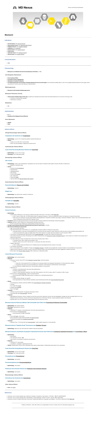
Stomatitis (16, 200)
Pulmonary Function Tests (34, 260)
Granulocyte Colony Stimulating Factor (56, 235)
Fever (16, 288)
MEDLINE (56, 214)
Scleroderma (26, 378)
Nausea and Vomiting (23, 185)
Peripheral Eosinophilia (28, 319)
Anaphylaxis (26, 135)
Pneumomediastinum (25, 362)
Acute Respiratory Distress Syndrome (42, 282)
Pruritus (18, 174)
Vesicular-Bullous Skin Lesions (26, 178)
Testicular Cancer (22, 52)
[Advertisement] (48, 419)
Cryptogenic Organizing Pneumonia (63, 331)
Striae (17, 177)
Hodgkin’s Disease (23, 46)
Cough (19, 285)
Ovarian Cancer (21, 49)
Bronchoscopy (22, 273)
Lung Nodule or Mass (81, 331)
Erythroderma (20, 168)
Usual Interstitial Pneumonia (57, 279)
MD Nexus (25, 7)
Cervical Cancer (21, 43)
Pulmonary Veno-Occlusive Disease (36, 368)
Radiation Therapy (39, 247)
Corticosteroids (23, 293)
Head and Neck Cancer (26, 45)
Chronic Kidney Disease (24, 250)
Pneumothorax (20, 356)
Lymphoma (17, 48)
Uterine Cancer (20, 54)
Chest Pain (35, 149)
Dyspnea (19, 287)
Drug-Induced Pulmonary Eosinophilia (56, 302)
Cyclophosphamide (38, 234)
